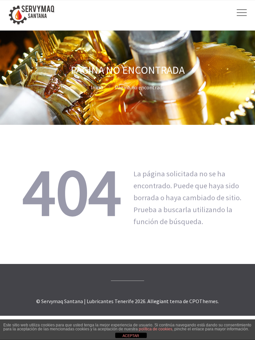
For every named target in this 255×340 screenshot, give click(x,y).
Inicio (97, 87)
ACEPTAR (131, 336)
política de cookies (155, 329)
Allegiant (158, 301)
